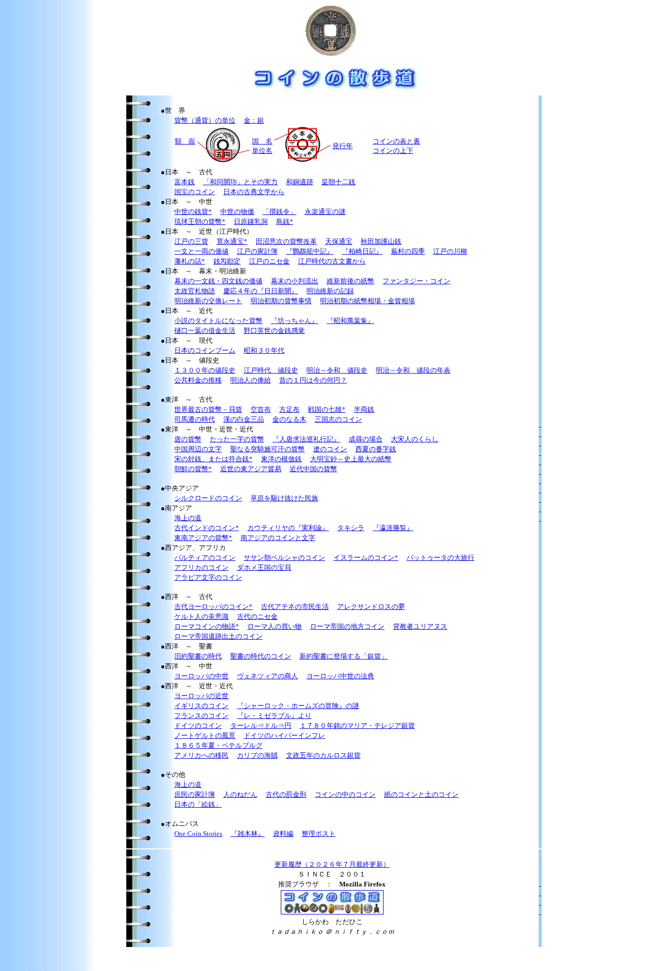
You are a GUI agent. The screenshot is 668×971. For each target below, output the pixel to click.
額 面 (185, 141)
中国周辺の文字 (198, 449)
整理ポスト (319, 833)
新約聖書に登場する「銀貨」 (344, 656)
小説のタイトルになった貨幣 (218, 321)
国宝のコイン (194, 192)
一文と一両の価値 (201, 251)
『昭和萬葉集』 (350, 321)
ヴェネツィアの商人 (267, 676)
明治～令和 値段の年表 (413, 370)
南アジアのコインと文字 (278, 538)
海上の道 (187, 518)
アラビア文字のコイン (208, 577)
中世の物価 (237, 211)
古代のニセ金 (257, 616)
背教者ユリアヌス (420, 626)
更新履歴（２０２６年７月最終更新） (332, 864)
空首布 (260, 409)
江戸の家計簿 (257, 251)
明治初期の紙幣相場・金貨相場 (367, 301)
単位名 (262, 150)
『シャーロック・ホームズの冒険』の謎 (298, 706)
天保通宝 (338, 241)
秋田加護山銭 (381, 241)
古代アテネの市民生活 (295, 606)
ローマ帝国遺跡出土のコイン (218, 636)
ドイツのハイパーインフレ (284, 735)
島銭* (284, 221)
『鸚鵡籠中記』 (309, 251)
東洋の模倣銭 (281, 459)
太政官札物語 (194, 291)
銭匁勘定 (227, 261)
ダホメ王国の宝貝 (264, 567)
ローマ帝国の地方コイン (347, 626)
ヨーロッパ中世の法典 (340, 676)
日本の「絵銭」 (198, 804)
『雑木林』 (248, 833)
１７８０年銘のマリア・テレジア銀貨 (357, 725)
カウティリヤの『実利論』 (288, 528)
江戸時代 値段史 (271, 370)
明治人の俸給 (250, 380)
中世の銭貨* (193, 211)
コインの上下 (393, 150)
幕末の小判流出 (294, 281)
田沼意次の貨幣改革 (286, 241)
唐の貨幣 (187, 439)
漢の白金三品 (243, 419)
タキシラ (350, 528)
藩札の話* (189, 261)
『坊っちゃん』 (294, 321)
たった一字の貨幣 (237, 439)
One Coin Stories (198, 833)
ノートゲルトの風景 (204, 735)
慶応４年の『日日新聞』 (260, 291)
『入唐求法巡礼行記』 (306, 439)
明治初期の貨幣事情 (281, 301)
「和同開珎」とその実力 (240, 182)
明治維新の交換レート (208, 301)
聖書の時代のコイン (260, 656)
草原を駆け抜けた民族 (284, 498)
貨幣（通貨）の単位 (204, 120)
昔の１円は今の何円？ (313, 380)
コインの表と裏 (396, 141)
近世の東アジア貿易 (250, 469)
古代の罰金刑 (286, 794)
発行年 (342, 146)
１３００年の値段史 (204, 370)
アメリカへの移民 (201, 755)
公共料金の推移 (198, 380)
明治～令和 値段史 (336, 370)
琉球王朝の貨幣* (199, 221)
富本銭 (184, 182)
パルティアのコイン (204, 557)
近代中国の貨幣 (313, 469)
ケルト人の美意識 (201, 616)
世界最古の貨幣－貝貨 (208, 409)
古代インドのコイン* (206, 528)
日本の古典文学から (253, 192)
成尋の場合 (366, 439)
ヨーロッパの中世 (201, 676)
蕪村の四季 (408, 251)
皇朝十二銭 (338, 182)
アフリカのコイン (201, 567)
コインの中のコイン (345, 794)
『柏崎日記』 (362, 251)
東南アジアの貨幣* (203, 538)
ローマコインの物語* (206, 626)
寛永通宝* (232, 241)
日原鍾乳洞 (251, 221)
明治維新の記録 (330, 291)
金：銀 (254, 120)
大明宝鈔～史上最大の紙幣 (350, 459)
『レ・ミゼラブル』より (274, 716)
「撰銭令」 (279, 211)
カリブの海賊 (257, 755)
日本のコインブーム (204, 350)
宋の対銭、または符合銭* (213, 459)
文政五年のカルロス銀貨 (323, 755)
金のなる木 (289, 419)
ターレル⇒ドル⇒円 (260, 725)
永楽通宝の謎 (325, 211)
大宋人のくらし (414, 439)
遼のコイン (330, 449)
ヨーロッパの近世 (201, 696)
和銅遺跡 (299, 182)
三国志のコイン (338, 419)
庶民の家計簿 (194, 794)
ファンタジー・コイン (416, 281)
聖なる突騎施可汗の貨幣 (267, 449)
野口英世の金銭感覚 (274, 330)
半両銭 (364, 409)
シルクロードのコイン (208, 498)
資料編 (283, 833)
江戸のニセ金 (269, 261)
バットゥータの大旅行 (440, 557)
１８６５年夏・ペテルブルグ (218, 745)
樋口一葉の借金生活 (204, 330)
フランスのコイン (201, 716)
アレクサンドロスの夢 (371, 606)
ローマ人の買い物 (274, 626)
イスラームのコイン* (365, 557)
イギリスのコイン (201, 706)
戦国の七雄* (326, 409)
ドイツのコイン (198, 725)
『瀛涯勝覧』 (393, 528)
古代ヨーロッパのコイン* (213, 606)
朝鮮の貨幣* (193, 469)
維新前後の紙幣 (350, 281)
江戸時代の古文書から (332, 261)
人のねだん (240, 794)
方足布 (289, 409)
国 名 (262, 141)
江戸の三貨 (191, 241)
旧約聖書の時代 (198, 656)
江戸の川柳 (450, 251)
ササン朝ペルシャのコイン (284, 557)
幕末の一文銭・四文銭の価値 (218, 281)
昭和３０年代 (264, 350)
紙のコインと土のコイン (421, 794)
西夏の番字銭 (375, 449)
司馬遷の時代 (194, 419)
